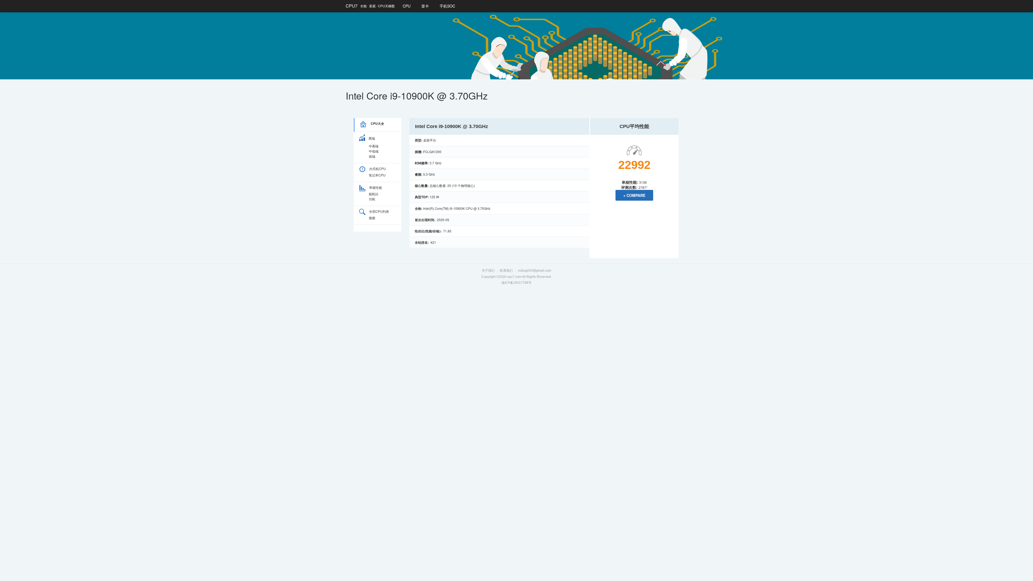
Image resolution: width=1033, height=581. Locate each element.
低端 (372, 156)
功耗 (372, 199)
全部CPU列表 (379, 211)
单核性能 (375, 187)
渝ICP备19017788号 (516, 283)
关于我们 (488, 270)
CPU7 (352, 6)
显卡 (425, 6)
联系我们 (506, 270)
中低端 (373, 151)
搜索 (372, 217)
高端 (372, 138)
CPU (407, 6)
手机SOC (447, 6)
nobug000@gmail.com (534, 270)
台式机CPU (377, 168)
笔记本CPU (377, 175)
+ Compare (634, 195)
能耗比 (373, 194)
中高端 (373, 146)
